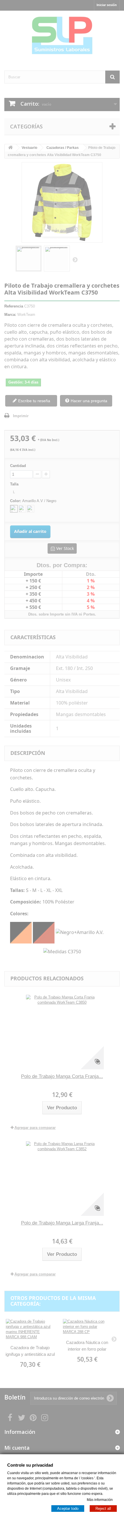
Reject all (103, 1508)
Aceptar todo (67, 1508)
